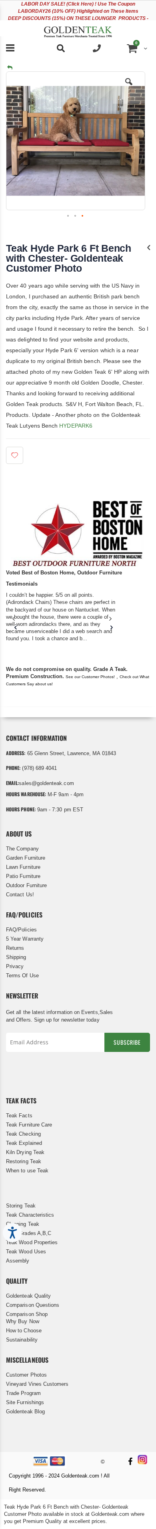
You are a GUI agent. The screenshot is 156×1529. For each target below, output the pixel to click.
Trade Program (23, 1393)
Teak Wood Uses (26, 1252)
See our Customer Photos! (90, 677)
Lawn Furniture (23, 867)
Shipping (16, 957)
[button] (129, 88)
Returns (15, 948)
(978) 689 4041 (39, 768)
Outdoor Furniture (26, 885)
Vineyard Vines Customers (37, 1384)
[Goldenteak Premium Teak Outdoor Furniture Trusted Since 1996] (78, 28)
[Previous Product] (148, 247)
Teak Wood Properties (32, 1242)
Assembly (18, 1261)
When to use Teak (27, 1171)
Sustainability (22, 1340)
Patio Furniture (23, 876)
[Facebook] (130, 1462)
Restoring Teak (23, 1161)
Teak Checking (23, 1134)
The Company (22, 849)
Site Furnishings (25, 1402)
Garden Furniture (25, 858)
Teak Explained (24, 1143)
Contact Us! (20, 895)
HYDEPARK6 (75, 425)
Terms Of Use (22, 976)
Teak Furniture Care (29, 1125)
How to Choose (24, 1331)
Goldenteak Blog (25, 1412)
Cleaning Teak (22, 1224)
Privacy (15, 966)
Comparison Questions (32, 1305)
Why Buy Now (22, 1321)
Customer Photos (26, 1375)
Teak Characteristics (30, 1215)
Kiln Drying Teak (25, 1152)
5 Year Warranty (25, 939)
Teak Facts (19, 1116)
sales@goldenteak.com (46, 783)
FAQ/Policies (21, 930)
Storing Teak (21, 1206)
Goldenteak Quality (28, 1296)
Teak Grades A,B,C (28, 1233)
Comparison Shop (27, 1314)
